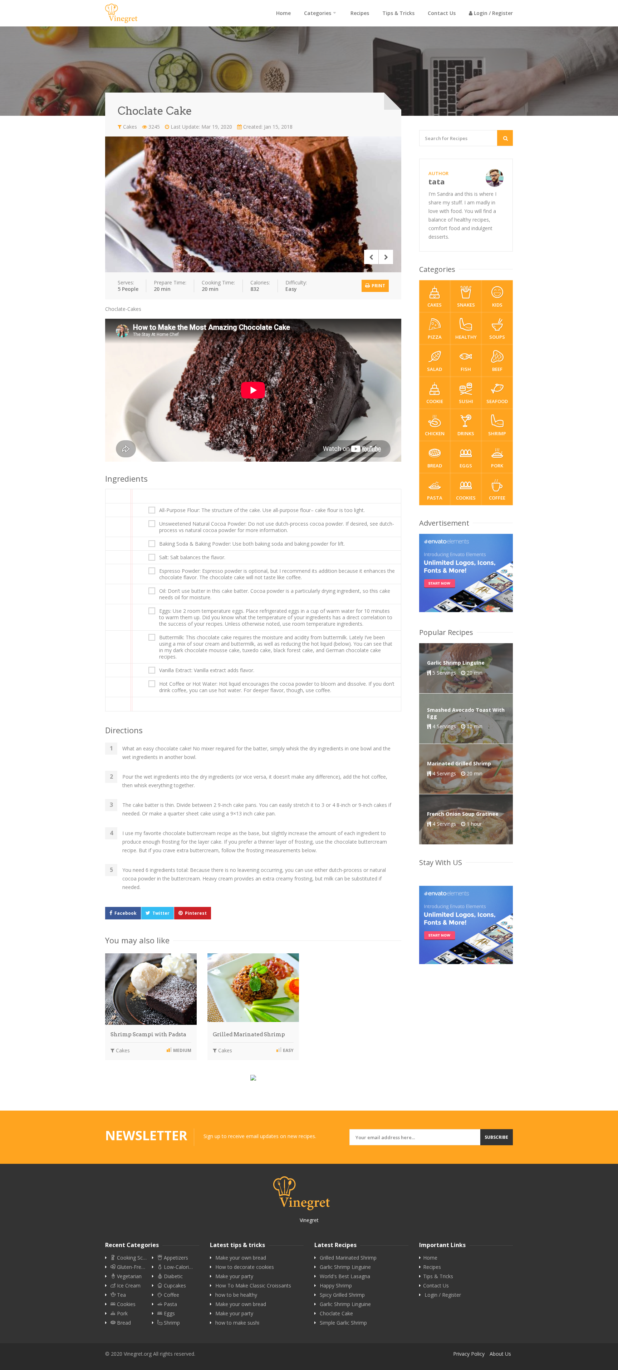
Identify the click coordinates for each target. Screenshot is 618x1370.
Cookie (434, 401)
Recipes (359, 13)
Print (378, 286)
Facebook (125, 913)
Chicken (435, 433)
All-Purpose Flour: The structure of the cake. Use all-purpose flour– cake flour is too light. (262, 510)
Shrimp (497, 433)
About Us (500, 1353)
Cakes (129, 126)
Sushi (466, 401)
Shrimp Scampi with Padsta (148, 1034)
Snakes (466, 305)
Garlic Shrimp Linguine (345, 1267)
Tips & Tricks (398, 13)
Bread (434, 465)
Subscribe (496, 1137)
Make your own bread (240, 1258)
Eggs (466, 465)
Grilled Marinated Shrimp (249, 1034)
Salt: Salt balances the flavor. (192, 557)
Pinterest (196, 913)
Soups (497, 337)
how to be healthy (236, 1295)
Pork (497, 465)
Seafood (497, 401)
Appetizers (175, 1258)
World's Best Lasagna (345, 1276)
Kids (497, 305)
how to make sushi (237, 1323)
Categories (317, 13)
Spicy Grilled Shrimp (342, 1295)
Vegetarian (129, 1276)
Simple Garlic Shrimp (343, 1323)
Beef (497, 369)
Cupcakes (174, 1285)
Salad (434, 369)
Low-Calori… (177, 1267)
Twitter (161, 913)
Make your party (234, 1276)
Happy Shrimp (336, 1285)
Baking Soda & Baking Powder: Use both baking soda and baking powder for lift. (252, 544)
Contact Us (442, 13)
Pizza (435, 337)
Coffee (497, 498)
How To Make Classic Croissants (253, 1285)
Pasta (434, 498)
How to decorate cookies (244, 1267)
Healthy (466, 337)
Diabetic (172, 1276)
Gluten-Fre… (130, 1267)
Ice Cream (128, 1285)
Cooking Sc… (131, 1258)
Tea (121, 1295)
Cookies (466, 498)
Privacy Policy (469, 1353)
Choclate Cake (336, 1313)
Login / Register (492, 13)
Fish (466, 369)
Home (283, 13)
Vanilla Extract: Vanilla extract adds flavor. (206, 670)
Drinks (465, 433)
